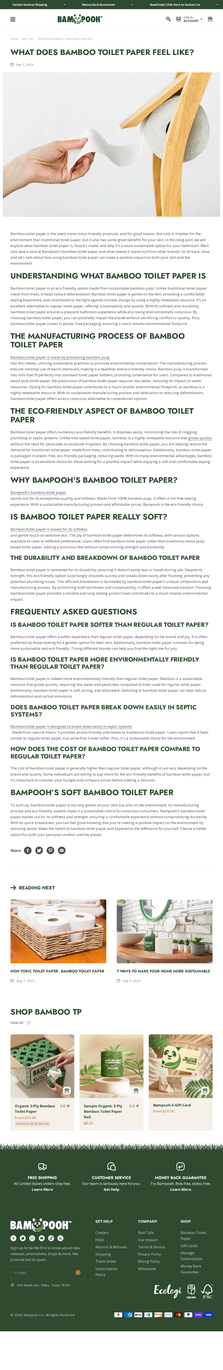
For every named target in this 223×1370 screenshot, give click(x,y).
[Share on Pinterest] (50, 850)
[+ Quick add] (67, 1091)
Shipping (103, 1254)
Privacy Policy (149, 1254)
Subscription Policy (106, 1271)
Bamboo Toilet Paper (193, 1235)
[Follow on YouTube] (42, 1238)
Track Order (105, 1261)
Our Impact (148, 1239)
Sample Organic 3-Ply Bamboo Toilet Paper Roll (103, 1111)
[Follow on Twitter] (23, 1238)
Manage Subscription (191, 1255)
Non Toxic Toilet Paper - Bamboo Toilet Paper (57, 971)
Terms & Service (151, 1246)
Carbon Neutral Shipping (19, 5)
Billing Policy (149, 1261)
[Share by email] (61, 850)
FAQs (99, 1239)
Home (14, 39)
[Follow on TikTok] (51, 1238)
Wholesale (147, 1268)
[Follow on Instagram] (32, 1238)
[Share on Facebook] (28, 850)
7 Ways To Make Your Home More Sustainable (163, 971)
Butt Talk (27, 39)
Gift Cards (189, 1245)
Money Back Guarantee (191, 1269)
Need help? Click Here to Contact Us (164, 5)
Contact (101, 1232)
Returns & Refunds (111, 1246)
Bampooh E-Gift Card (172, 1105)
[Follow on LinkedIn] (60, 1238)
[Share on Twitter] (39, 850)
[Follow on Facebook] (13, 1238)
